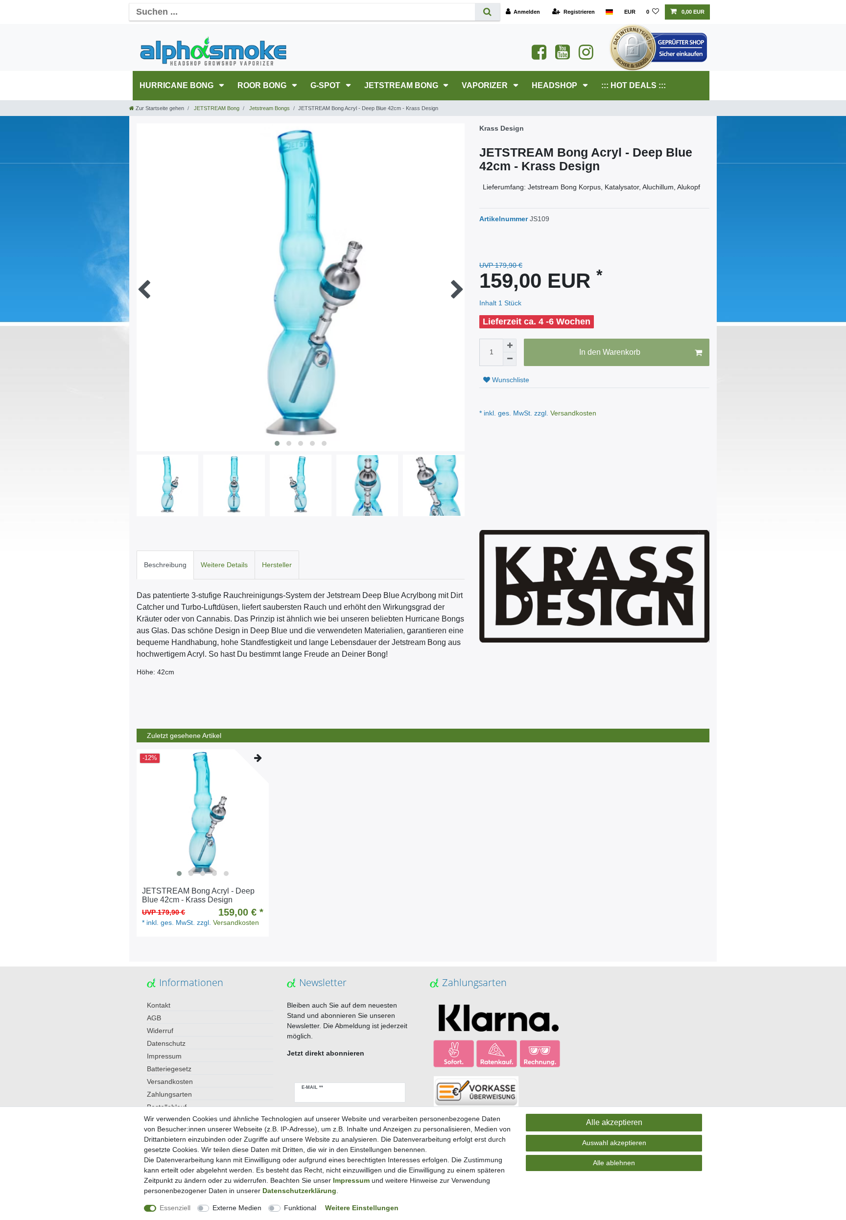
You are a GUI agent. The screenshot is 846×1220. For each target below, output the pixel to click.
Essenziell (175, 1208)
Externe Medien (236, 1208)
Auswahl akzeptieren (614, 1143)
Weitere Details (224, 565)
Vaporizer (486, 85)
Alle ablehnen (614, 1163)
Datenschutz (166, 1043)
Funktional (300, 1208)
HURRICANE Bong (177, 85)
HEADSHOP (555, 85)
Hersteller (277, 565)
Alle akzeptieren (614, 1122)
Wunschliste (509, 380)
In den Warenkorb (609, 352)
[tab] (165, 565)
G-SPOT (326, 85)
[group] (203, 815)
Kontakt (158, 1005)
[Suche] (487, 12)
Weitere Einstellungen (362, 1208)
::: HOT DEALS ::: (633, 85)
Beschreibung (165, 565)
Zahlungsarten (169, 1094)
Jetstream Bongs (269, 108)
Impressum (164, 1056)
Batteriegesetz (169, 1069)
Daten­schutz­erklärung (299, 1191)
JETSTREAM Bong (402, 85)
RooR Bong (262, 85)
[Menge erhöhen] (510, 345)
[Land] (609, 12)
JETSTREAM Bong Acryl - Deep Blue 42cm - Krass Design (198, 895)
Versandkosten (572, 413)
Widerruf (160, 1031)
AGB (154, 1018)
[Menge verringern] (510, 359)
